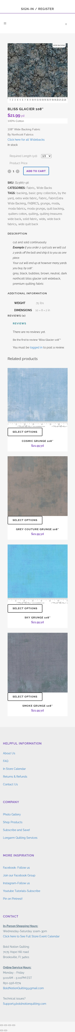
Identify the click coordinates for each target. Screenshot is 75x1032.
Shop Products (12, 822)
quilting (33, 213)
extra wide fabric (26, 198)
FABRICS (33, 203)
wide (42, 219)
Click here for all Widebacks (26, 139)
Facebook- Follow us (16, 867)
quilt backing (55, 208)
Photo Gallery (12, 814)
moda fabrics (16, 208)
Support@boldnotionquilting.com (24, 1003)
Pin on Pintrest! (13, 898)
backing (22, 193)
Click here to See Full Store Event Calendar (31, 936)
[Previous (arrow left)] (1, 1030)
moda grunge (36, 208)
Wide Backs (44, 187)
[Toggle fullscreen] (5, 1025)
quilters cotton (17, 213)
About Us (9, 753)
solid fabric (30, 219)
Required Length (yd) (23, 156)
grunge (45, 203)
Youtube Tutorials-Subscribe (21, 891)
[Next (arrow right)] (5, 1030)
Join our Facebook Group (19, 875)
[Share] (9, 1025)
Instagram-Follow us (16, 883)
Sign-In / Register (37, 9)
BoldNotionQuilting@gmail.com (23, 988)
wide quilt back (28, 224)
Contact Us (10, 784)
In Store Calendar (14, 768)
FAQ (5, 761)
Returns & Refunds (15, 776)
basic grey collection (42, 193)
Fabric (31, 187)
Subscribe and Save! (16, 830)
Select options (25, 431)
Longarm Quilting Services (20, 837)
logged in (36, 347)
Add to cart (36, 171)
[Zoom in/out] (1, 1025)
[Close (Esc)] (13, 1025)
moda (55, 203)
